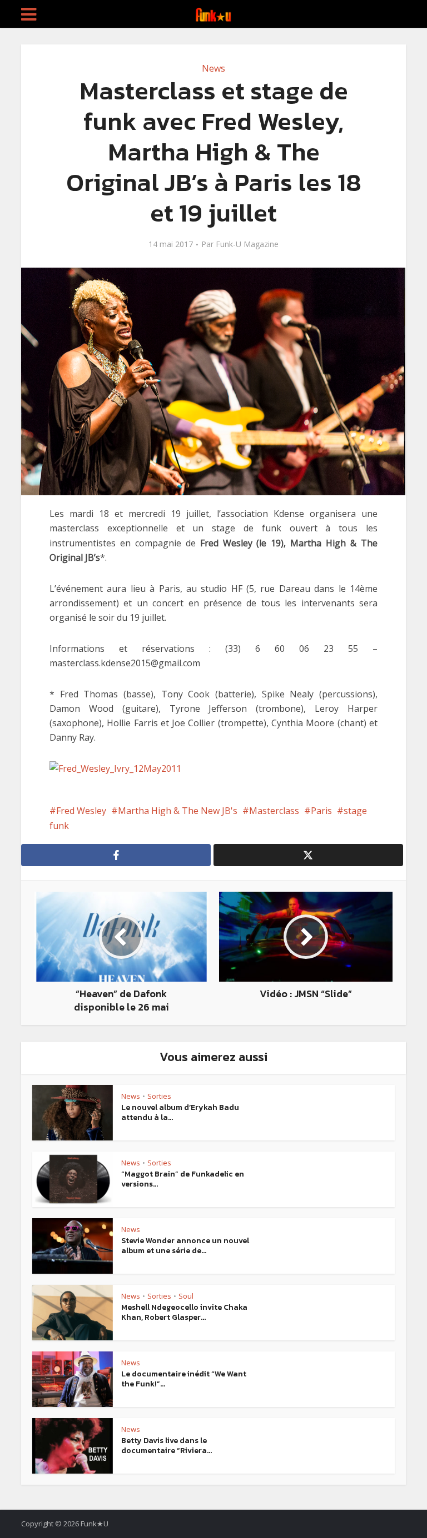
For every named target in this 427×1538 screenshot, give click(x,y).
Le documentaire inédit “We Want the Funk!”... (183, 1379)
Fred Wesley (81, 811)
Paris (321, 811)
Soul (185, 1296)
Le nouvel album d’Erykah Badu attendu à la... (180, 1112)
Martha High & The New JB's (177, 811)
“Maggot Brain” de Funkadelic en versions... (182, 1179)
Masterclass (274, 811)
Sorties (159, 1096)
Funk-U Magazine (247, 244)
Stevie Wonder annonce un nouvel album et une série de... (185, 1245)
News (213, 68)
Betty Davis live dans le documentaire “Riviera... (166, 1445)
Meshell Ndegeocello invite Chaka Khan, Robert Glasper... (184, 1312)
